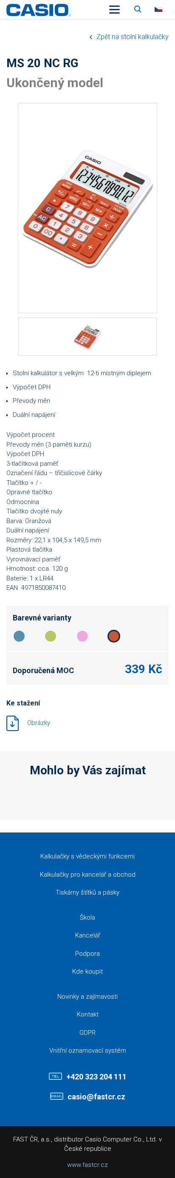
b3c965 (50, 636)
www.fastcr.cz (87, 1165)
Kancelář (87, 935)
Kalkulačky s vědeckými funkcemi (87, 856)
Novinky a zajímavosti (87, 996)
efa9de (82, 636)
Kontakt (88, 1014)
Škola (87, 917)
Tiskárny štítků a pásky (87, 892)
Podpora (87, 953)
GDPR (87, 1032)
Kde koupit (87, 971)
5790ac (19, 636)
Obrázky (38, 722)
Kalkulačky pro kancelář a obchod (87, 874)
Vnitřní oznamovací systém (87, 1050)
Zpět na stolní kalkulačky (132, 37)
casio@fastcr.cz (96, 1096)
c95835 (113, 636)
